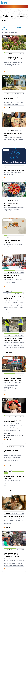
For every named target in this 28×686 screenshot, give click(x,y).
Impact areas (18, 27)
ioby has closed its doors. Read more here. (14, 6)
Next (21, 580)
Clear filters (6, 29)
